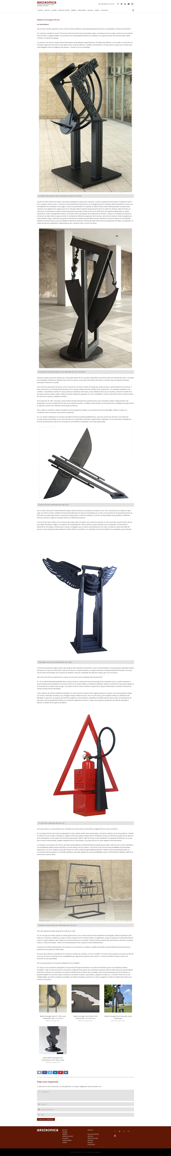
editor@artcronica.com (107, 4)
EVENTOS (90, 1140)
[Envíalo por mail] (39, 1072)
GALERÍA (64, 1132)
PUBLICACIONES (67, 1140)
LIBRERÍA (64, 1134)
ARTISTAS (90, 1136)
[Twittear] (50, 1072)
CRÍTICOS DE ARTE (93, 1138)
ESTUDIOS (65, 1138)
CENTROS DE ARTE (67, 1136)
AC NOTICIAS (91, 1144)
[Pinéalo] (60, 1072)
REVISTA (64, 1130)
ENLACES (90, 1142)
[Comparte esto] (44, 1072)
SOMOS (64, 1142)
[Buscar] (133, 10)
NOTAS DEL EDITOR (93, 1134)
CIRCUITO (90, 1130)
